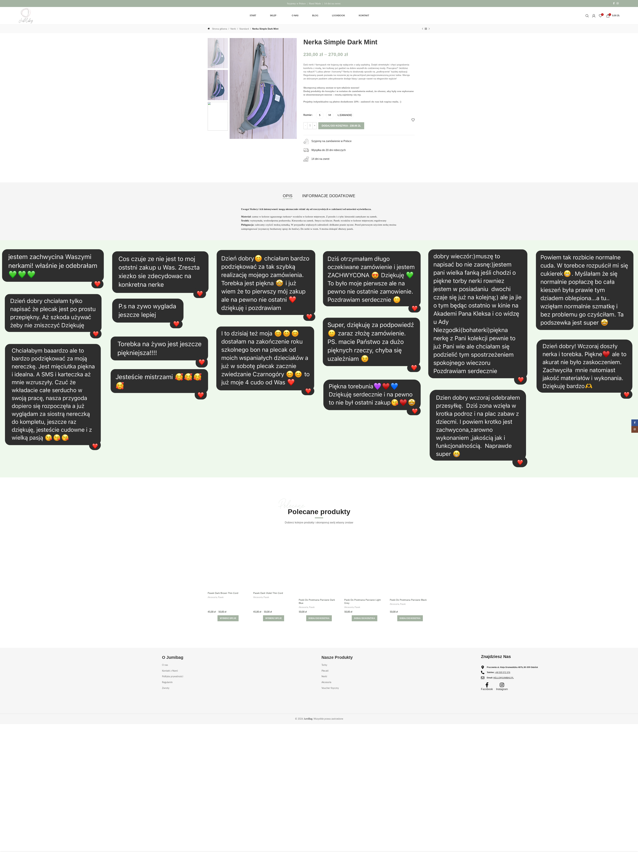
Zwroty (165, 688)
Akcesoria (212, 597)
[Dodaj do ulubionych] (413, 120)
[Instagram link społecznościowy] (618, 3)
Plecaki (324, 671)
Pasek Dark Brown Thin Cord (223, 593)
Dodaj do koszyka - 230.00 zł (341, 125)
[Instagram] (501, 684)
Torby (324, 665)
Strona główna (219, 28)
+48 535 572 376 (502, 672)
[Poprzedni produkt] (422, 28)
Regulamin (167, 682)
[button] (319, 618)
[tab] (287, 196)
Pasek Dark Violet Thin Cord (268, 593)
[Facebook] (486, 684)
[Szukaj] (587, 15)
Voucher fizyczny (330, 688)
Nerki (233, 28)
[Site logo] (26, 15)
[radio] (319, 115)
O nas (165, 665)
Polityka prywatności (172, 677)
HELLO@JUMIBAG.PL (503, 678)
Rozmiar (307, 115)
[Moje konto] (593, 15)
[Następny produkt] (429, 28)
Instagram (502, 689)
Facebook (487, 689)
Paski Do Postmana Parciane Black (408, 600)
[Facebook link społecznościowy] (614, 3)
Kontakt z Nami (170, 671)
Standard (244, 28)
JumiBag (308, 719)
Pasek (221, 597)
